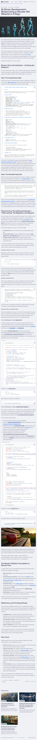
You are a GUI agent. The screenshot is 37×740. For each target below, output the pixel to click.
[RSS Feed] (35, 2)
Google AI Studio (26, 178)
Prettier (16, 580)
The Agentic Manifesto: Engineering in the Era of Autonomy (7, 705)
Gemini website (24, 650)
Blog (12, 1)
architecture (4, 681)
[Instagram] (31, 2)
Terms (18, 737)
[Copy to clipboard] (34, 87)
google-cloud (17, 680)
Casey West (6, 737)
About (24, 1)
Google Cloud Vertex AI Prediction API (11, 424)
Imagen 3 (27, 427)
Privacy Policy (22, 737)
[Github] (30, 737)
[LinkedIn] (28, 2)
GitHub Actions (19, 583)
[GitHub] (29, 2)
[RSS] (35, 737)
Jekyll (2, 43)
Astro (29, 54)
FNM (28, 576)
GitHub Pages (33, 585)
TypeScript (32, 326)
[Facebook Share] (30, 681)
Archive (16, 1)
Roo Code (26, 219)
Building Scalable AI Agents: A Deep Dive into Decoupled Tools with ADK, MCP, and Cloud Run (27, 706)
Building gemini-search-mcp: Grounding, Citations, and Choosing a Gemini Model (9, 728)
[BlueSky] (33, 2)
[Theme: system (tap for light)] (26, 2)
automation (5, 680)
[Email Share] (35, 681)
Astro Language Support (8, 580)
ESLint (20, 580)
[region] (18, 262)
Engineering (17, 7)
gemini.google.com (12, 82)
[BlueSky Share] (29, 681)
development (11, 680)
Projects (20, 1)
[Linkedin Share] (32, 681)
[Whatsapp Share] (33, 681)
